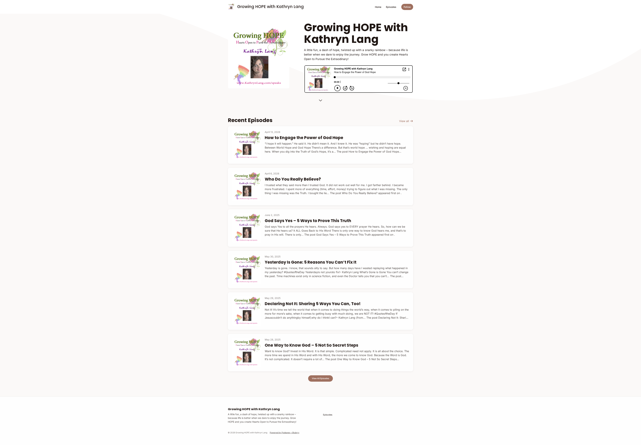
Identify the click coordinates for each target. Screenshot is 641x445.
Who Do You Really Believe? (293, 179)
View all (404, 121)
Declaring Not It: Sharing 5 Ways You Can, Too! (313, 303)
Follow (407, 7)
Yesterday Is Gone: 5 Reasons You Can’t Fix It (310, 262)
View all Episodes (320, 378)
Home (378, 7)
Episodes (391, 7)
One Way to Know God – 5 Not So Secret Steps (311, 345)
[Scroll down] (320, 99)
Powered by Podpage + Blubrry (284, 432)
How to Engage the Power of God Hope (304, 137)
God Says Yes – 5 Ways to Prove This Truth (308, 220)
